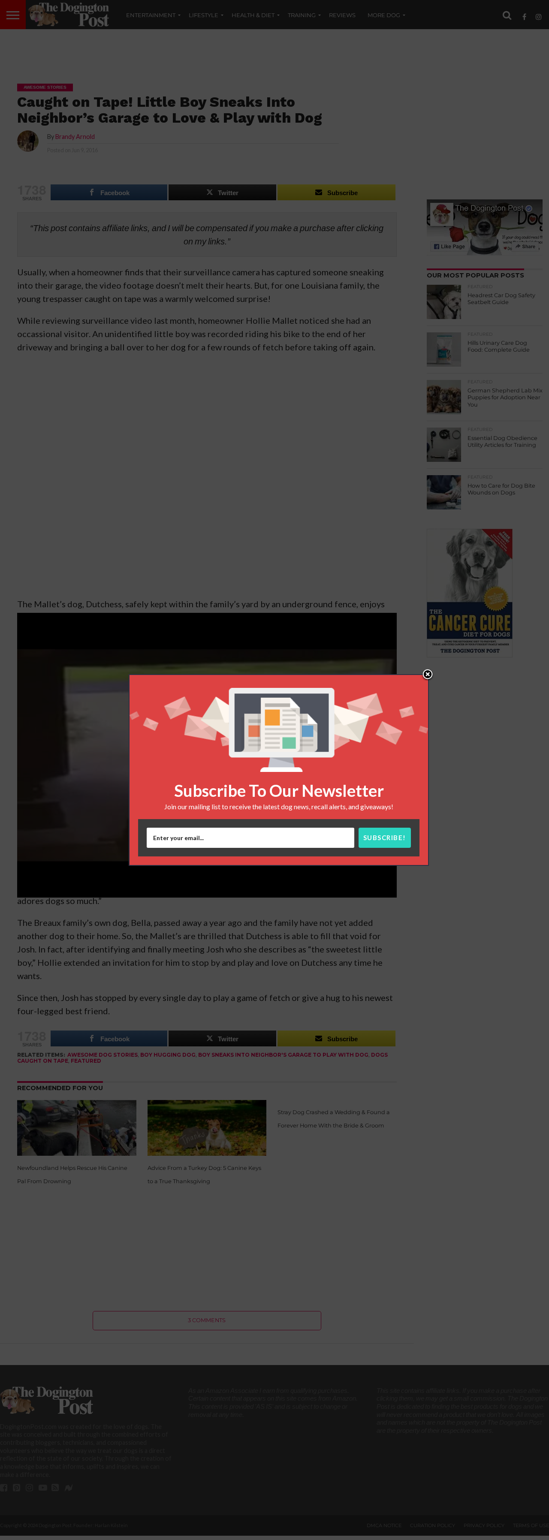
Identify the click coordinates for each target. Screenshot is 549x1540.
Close (427, 675)
